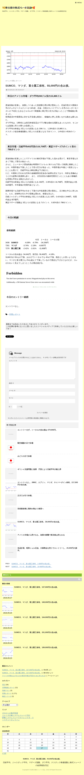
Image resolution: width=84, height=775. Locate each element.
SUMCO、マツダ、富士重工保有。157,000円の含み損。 (36, 587)
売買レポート (14, 314)
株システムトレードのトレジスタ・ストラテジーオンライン (45, 286)
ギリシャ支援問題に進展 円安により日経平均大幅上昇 (39, 469)
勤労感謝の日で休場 (25, 443)
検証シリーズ (6, 696)
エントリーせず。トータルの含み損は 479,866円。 (38, 430)
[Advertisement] (42, 29)
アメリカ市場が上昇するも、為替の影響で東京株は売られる (41, 535)
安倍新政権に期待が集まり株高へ (31, 509)
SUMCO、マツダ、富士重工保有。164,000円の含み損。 (36, 617)
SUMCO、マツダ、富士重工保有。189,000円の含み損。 (36, 647)
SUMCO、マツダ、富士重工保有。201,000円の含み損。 (36, 632)
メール (12, 390)
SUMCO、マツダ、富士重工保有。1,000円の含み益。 (31, 564)
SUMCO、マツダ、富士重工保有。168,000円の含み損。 (36, 602)
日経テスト (6, 690)
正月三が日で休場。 (25, 495)
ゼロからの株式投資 (10, 713)
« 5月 (4, 753)
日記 (3, 684)
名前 (11, 383)
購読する (8, 575)
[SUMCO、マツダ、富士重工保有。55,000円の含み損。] (42, 63)
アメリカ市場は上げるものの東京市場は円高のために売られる (23, 676)
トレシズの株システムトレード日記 (16, 715)
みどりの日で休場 (25, 456)
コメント (13, 361)
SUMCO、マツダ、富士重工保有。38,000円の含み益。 (39, 522)
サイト (11, 398)
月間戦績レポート (8, 687)
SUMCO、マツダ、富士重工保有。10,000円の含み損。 (31, 567)
